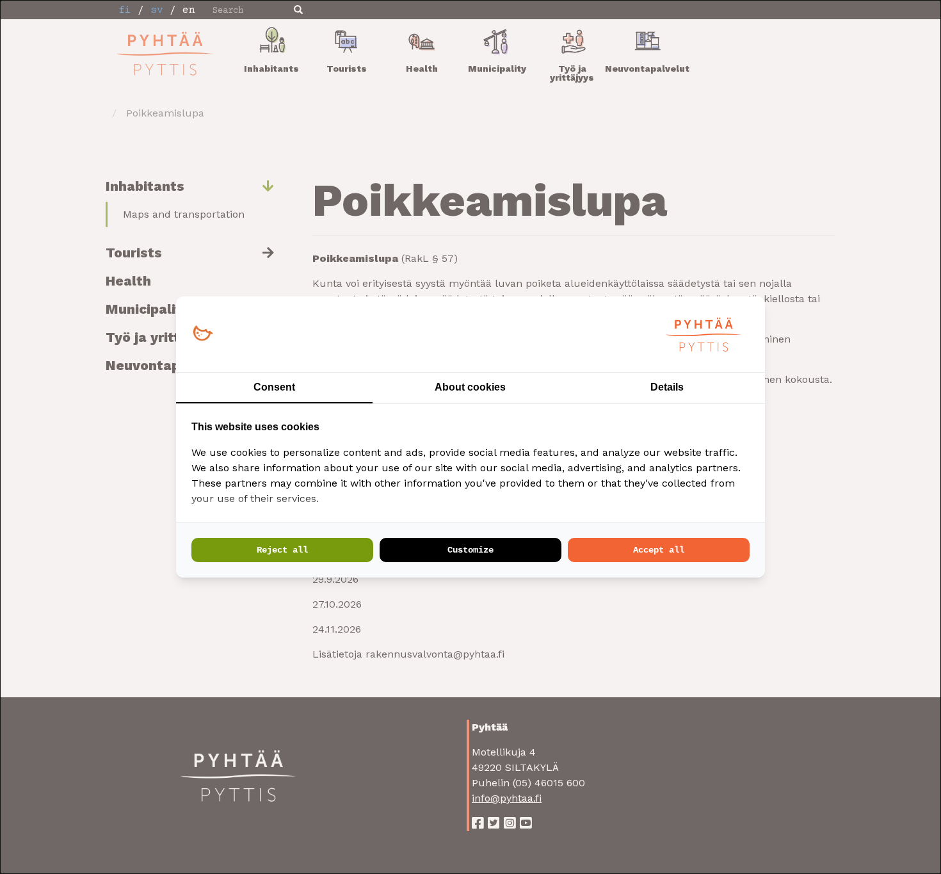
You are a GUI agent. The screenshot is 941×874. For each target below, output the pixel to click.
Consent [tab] (274, 387)
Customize (470, 550)
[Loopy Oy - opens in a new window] (202, 334)
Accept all (658, 550)
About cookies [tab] (470, 387)
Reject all (282, 550)
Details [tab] (667, 387)
